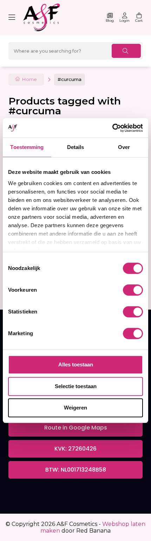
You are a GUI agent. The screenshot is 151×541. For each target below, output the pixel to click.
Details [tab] (75, 147)
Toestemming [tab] (27, 147)
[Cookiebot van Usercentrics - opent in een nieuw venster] (112, 128)
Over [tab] (124, 147)
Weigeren (75, 408)
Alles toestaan (75, 364)
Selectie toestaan (76, 386)
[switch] (133, 290)
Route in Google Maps (75, 428)
